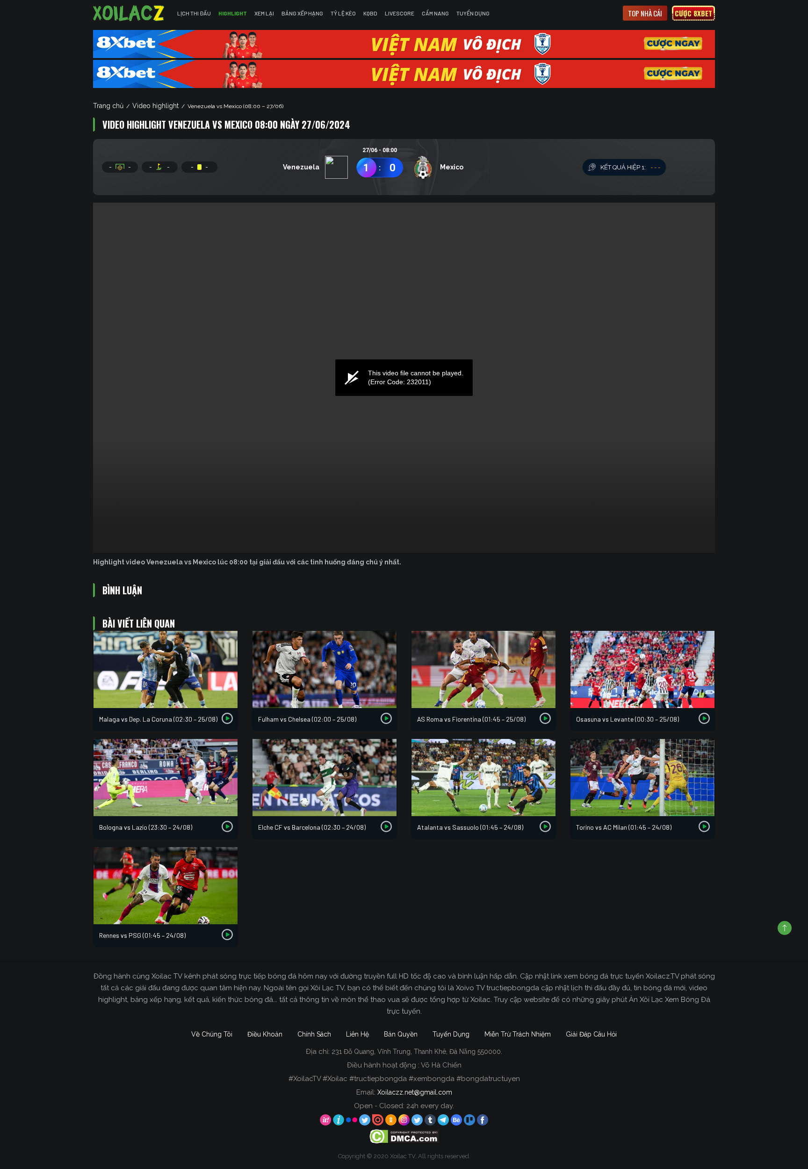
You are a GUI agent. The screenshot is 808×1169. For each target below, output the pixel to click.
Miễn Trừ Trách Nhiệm (517, 1034)
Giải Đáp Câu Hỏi (591, 1034)
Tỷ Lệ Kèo (343, 13)
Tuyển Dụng (473, 13)
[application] (404, 378)
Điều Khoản (264, 1034)
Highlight (232, 13)
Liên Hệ (357, 1034)
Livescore (399, 13)
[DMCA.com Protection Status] (404, 1136)
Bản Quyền (401, 1034)
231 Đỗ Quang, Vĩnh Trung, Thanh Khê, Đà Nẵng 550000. (417, 1051)
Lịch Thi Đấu (194, 13)
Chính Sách (314, 1034)
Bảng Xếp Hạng (302, 13)
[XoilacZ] (129, 13)
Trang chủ (108, 106)
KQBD (370, 13)
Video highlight (155, 106)
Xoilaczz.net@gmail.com (414, 1092)
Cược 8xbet (693, 13)
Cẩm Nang (435, 13)
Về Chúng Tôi (211, 1034)
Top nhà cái (645, 13)
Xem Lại (264, 13)
